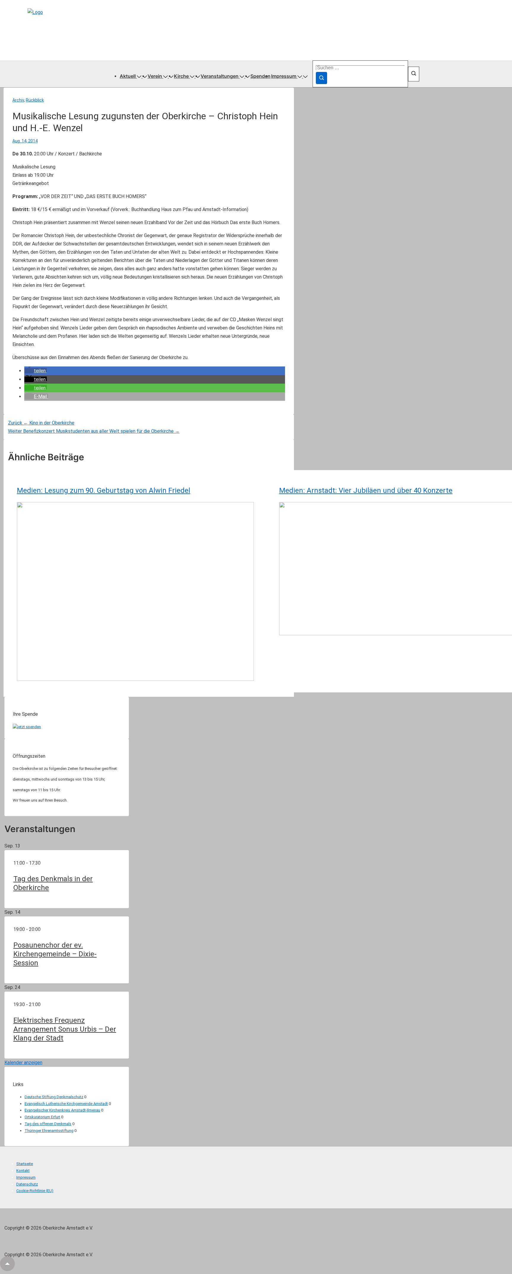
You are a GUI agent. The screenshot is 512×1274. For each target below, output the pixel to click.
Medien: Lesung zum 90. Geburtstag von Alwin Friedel (103, 490)
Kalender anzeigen (23, 1062)
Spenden (260, 76)
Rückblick (35, 100)
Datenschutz (27, 1184)
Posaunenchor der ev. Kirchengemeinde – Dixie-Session (55, 954)
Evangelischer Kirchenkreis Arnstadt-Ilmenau (62, 1110)
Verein (155, 76)
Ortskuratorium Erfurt (42, 1117)
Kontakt (23, 1170)
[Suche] (321, 78)
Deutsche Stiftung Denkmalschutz (54, 1097)
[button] (35, 371)
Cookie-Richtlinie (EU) (34, 1190)
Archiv (18, 100)
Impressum (283, 76)
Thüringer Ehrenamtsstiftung (49, 1130)
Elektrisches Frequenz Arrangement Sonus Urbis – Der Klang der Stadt (64, 1029)
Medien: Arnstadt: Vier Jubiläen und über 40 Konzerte (365, 490)
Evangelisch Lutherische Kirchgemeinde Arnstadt (66, 1103)
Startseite (24, 1164)
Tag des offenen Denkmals (48, 1124)
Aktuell (128, 76)
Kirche (181, 76)
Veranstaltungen (220, 76)
